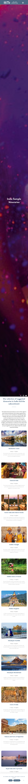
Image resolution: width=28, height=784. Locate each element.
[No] (23, 780)
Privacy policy (17, 780)
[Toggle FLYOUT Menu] (22, 2)
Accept (10, 780)
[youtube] (26, 395)
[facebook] (20, 395)
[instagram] (23, 395)
